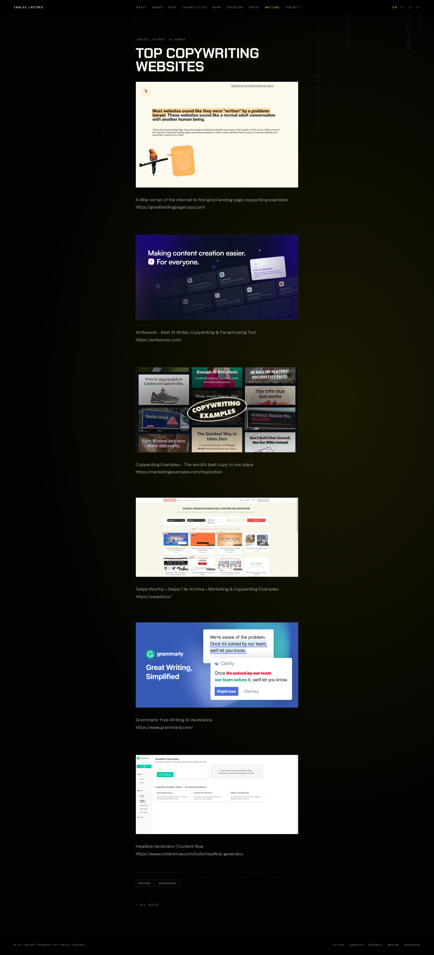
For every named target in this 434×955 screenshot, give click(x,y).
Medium (393, 944)
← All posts (147, 905)
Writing (272, 7)
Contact (292, 7)
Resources (167, 883)
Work (217, 7)
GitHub (338, 944)
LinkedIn (356, 944)
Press (254, 7)
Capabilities (194, 7)
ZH (418, 7)
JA (410, 7)
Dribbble (375, 944)
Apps (172, 7)
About (141, 7)
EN (395, 7)
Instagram (412, 944)
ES (402, 7)
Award (157, 7)
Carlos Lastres (28, 7)
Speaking (235, 7)
